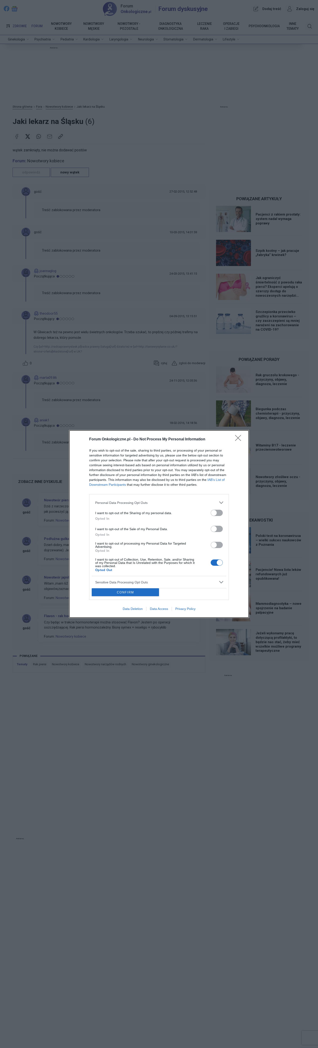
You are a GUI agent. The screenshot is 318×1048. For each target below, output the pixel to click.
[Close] (239, 439)
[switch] (217, 513)
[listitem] (159, 502)
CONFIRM (125, 592)
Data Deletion (133, 609)
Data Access (159, 609)
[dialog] (159, 524)
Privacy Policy (185, 609)
